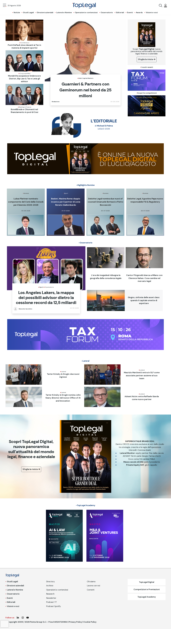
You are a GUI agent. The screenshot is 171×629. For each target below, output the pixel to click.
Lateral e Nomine (64, 12)
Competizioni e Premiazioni (147, 589)
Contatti (90, 589)
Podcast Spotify (53, 606)
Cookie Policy (89, 622)
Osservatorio (107, 12)
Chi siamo (91, 581)
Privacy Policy (75, 622)
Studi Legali (28, 12)
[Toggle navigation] (4, 5)
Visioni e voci (152, 12)
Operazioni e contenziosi (86, 12)
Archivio (49, 585)
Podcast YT (51, 602)
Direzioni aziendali (45, 12)
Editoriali (120, 12)
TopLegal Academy (146, 597)
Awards (139, 12)
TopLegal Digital (146, 582)
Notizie (17, 12)
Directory (50, 581)
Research (50, 594)
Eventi (130, 12)
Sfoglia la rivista (146, 59)
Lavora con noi (93, 585)
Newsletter (51, 598)
